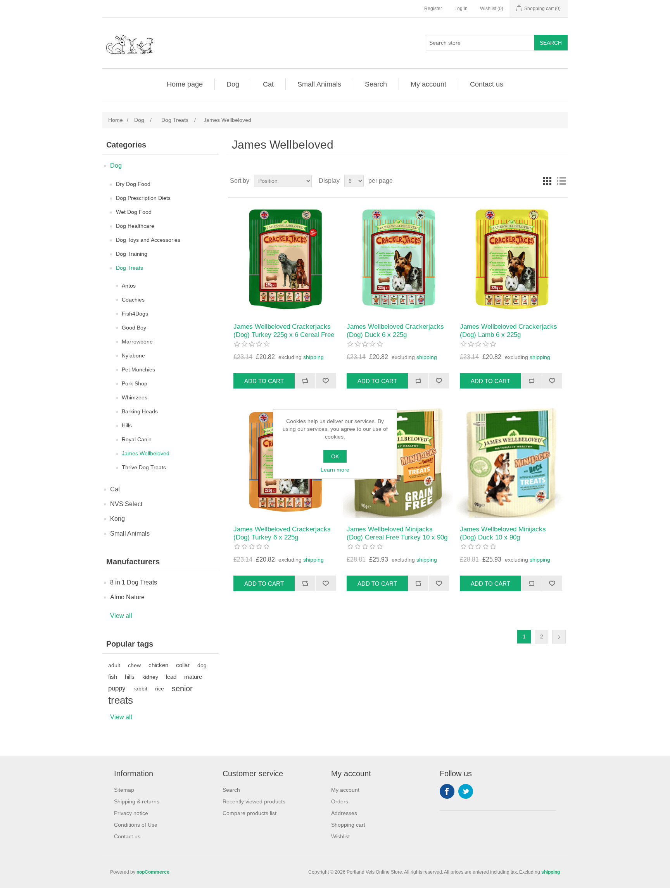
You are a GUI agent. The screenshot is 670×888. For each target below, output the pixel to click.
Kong (117, 518)
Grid (547, 181)
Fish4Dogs (135, 313)
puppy (117, 688)
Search (376, 84)
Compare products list (249, 813)
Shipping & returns (136, 801)
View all (121, 615)
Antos (129, 286)
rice (159, 688)
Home (115, 120)
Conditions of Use (135, 825)
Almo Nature (127, 597)
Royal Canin (137, 439)
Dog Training (131, 254)
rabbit (140, 688)
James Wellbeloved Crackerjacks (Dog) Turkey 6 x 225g (282, 533)
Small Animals (319, 84)
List (561, 181)
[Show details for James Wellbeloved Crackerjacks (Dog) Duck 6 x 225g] (397, 260)
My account (428, 84)
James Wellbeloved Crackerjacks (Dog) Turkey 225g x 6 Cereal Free (283, 330)
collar (183, 665)
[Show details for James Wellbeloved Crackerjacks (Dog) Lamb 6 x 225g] (511, 260)
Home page (185, 84)
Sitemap (124, 790)
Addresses (344, 813)
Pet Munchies (138, 369)
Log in (461, 8)
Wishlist (340, 836)
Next (559, 636)
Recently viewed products (254, 801)
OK (335, 456)
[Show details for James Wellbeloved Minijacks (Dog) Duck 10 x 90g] (511, 463)
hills (130, 676)
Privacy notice (131, 813)
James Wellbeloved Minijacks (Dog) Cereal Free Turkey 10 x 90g (397, 533)
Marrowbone (137, 341)
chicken (158, 665)
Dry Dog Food (133, 184)
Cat (268, 84)
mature (193, 676)
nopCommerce (152, 872)
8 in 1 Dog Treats (133, 582)
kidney (150, 677)
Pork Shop (134, 383)
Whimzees (134, 397)
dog (202, 665)
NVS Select (126, 504)
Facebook (447, 791)
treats (120, 700)
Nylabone (133, 355)
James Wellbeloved (145, 453)
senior (182, 688)
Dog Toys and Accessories (148, 240)
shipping (313, 357)
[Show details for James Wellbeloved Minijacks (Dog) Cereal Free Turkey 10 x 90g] (397, 463)
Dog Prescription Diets (143, 198)
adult (114, 665)
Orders (339, 801)
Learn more (335, 470)
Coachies (133, 300)
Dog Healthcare (135, 226)
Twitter (465, 791)
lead (171, 676)
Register (433, 8)
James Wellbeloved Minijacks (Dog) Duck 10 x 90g (503, 533)
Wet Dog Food (134, 212)
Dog (232, 84)
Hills (127, 425)
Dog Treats (129, 268)
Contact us (486, 84)
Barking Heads (140, 411)
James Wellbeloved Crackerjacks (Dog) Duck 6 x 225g (395, 330)
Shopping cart (348, 825)
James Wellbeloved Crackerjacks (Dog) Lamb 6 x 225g (508, 330)
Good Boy (134, 327)
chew (134, 665)
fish (112, 676)
